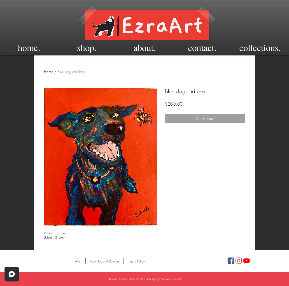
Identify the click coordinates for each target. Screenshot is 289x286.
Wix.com (177, 279)
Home (48, 71)
